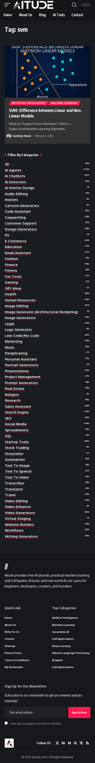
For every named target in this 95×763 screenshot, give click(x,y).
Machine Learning (64, 103)
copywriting (15, 217)
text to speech (18, 471)
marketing (13, 341)
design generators (21, 229)
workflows (14, 530)
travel (10, 495)
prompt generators (21, 383)
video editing (16, 501)
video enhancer (18, 506)
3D (7, 164)
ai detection (15, 182)
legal (9, 324)
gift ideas (13, 288)
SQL (8, 436)
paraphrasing (16, 353)
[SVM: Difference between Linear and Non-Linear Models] (47, 72)
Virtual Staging (18, 518)
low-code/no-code (22, 335)
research (13, 400)
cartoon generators (22, 205)
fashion (11, 258)
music (10, 347)
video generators (20, 513)
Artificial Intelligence (29, 103)
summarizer (15, 459)
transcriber (14, 483)
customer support (21, 223)
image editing (16, 306)
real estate (14, 388)
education (13, 247)
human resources (20, 300)
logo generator (18, 329)
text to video (17, 477)
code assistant (18, 211)
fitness (11, 270)
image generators (20, 317)
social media (16, 424)
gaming (11, 282)
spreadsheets (17, 430)
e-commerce (16, 241)
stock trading (17, 447)
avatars (11, 199)
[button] (8, 5)
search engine (17, 412)
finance (11, 264)
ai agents (13, 170)
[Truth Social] (81, 743)
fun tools (13, 276)
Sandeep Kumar (22, 136)
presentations (17, 371)
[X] (57, 743)
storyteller (14, 453)
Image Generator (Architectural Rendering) (41, 312)
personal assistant (21, 359)
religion (12, 394)
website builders (19, 524)
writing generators (21, 536)
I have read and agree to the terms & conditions (35, 723)
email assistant (18, 253)
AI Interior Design (19, 188)
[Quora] (75, 743)
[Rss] (87, 743)
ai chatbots (15, 176)
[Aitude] (33, 5)
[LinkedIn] (63, 743)
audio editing (16, 194)
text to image (17, 465)
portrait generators (22, 365)
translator (14, 489)
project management (23, 377)
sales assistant (18, 406)
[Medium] (69, 743)
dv (7, 235)
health (10, 294)
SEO (8, 418)
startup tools (17, 442)
